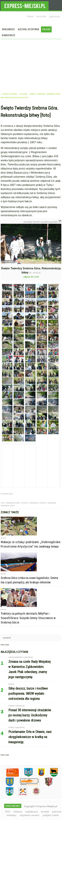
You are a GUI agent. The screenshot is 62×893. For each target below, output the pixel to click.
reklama (17, 808)
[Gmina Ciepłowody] (51, 773)
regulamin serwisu (29, 811)
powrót (7, 634)
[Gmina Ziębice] (7, 792)
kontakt (45, 808)
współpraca (31, 808)
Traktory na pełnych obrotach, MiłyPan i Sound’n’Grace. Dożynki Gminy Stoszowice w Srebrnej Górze (28, 614)
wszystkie (41, 16)
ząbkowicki (54, 16)
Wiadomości (8, 29)
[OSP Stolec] (20, 792)
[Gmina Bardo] (39, 773)
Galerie (46, 29)
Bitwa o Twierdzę (29, 499)
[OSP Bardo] (33, 791)
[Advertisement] (31, 65)
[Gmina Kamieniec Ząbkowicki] (7, 782)
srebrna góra (13, 499)
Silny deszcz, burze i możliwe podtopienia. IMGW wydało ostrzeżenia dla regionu (28, 690)
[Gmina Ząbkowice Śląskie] (26, 773)
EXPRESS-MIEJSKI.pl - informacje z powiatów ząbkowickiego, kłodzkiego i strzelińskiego (25, 5)
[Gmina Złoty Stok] (46, 782)
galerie (23, 94)
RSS (7, 808)
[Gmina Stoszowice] (27, 782)
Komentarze (8, 35)
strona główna (9, 94)
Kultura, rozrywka (28, 29)
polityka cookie (51, 811)
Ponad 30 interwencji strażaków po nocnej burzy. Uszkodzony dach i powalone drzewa (29, 712)
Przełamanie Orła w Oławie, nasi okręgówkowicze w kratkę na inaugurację (29, 733)
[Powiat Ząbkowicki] (10, 773)
